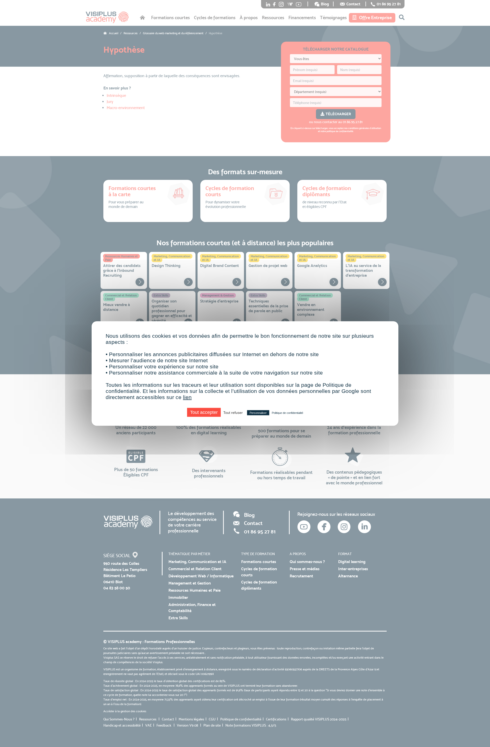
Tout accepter (204, 412)
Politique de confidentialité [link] (287, 412)
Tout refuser (233, 413)
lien (187, 397)
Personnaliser (258, 412)
